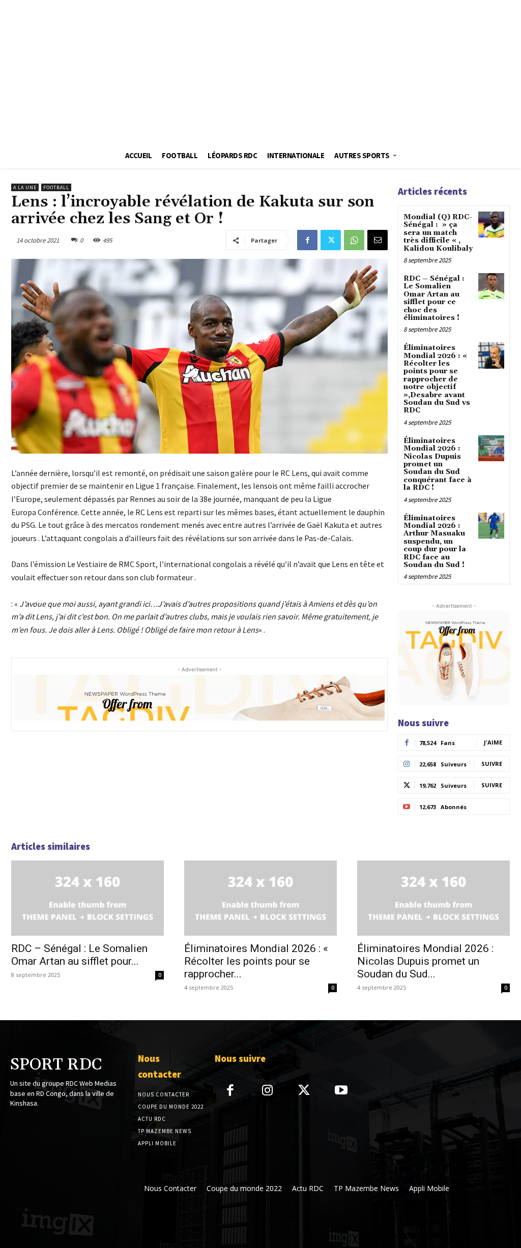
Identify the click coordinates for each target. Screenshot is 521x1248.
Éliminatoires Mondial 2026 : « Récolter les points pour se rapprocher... (256, 961)
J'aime (493, 742)
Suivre (491, 763)
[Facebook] (307, 240)
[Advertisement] (260, 71)
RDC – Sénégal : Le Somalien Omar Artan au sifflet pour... (79, 954)
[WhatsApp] (354, 240)
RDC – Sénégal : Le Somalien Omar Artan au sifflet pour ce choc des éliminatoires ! (434, 298)
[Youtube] (341, 1091)
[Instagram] (267, 1091)
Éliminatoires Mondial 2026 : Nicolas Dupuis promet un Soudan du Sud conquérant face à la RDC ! (437, 464)
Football (56, 187)
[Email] (377, 240)
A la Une (25, 187)
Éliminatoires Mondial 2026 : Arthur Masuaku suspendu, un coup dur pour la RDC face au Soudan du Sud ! (434, 542)
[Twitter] (331, 240)
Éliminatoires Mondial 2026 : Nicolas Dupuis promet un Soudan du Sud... (425, 961)
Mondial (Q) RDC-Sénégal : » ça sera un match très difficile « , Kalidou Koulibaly (438, 233)
